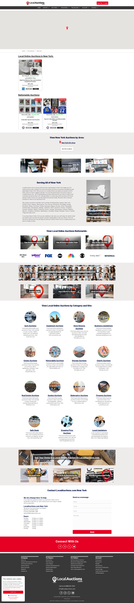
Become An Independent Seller (78, 562)
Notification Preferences (102, 567)
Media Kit (23, 569)
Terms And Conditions (26, 563)
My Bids (97, 563)
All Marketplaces (100, 573)
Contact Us (24, 571)
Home (23, 50)
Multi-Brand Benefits (76, 567)
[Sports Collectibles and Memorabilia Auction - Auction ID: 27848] (54, 106)
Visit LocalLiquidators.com (78, 569)
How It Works (49, 563)
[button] (67, 28)
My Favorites (99, 565)
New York (39, 50)
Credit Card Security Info (102, 571)
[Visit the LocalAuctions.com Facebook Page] (60, 547)
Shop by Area (49, 569)
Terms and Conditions (13, 597)
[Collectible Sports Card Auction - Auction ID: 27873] (30, 106)
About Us (23, 560)
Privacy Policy (6, 589)
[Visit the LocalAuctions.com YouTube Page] (74, 547)
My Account (99, 560)
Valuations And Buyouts (77, 563)
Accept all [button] (13, 592)
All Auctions (49, 560)
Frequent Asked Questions (53, 565)
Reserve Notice (25, 565)
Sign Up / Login (102, 3)
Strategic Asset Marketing (77, 565)
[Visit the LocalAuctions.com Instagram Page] (65, 547)
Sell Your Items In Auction (77, 560)
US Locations (30, 50)
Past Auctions (49, 562)
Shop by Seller (49, 571)
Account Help (99, 569)
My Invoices (99, 562)
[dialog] (13, 588)
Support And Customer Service (29, 562)
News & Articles (25, 567)
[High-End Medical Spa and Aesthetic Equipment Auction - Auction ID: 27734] (30, 67)
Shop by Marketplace (51, 567)
